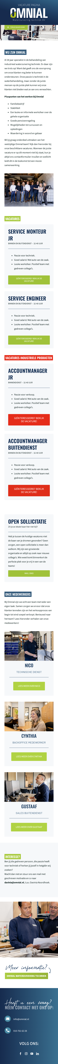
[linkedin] (37, 1053)
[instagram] (26, 1053)
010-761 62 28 (20, 1031)
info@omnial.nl (21, 1019)
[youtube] (31, 1053)
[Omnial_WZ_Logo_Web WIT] (29, 9)
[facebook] (20, 1053)
